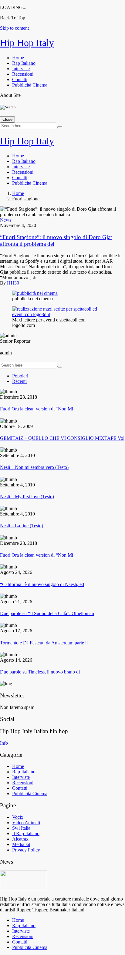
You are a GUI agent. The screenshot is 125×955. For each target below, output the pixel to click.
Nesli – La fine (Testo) (21, 525)
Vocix (17, 817)
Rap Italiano (23, 63)
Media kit (21, 844)
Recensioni (22, 74)
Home (18, 57)
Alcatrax (20, 838)
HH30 (13, 282)
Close (7, 119)
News (5, 219)
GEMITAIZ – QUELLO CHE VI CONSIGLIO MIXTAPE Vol (62, 438)
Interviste (21, 68)
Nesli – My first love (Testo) (27, 496)
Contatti (19, 79)
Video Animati (26, 822)
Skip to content (14, 28)
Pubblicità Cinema (29, 84)
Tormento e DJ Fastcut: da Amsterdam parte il (44, 642)
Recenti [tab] (19, 381)
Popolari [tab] (20, 375)
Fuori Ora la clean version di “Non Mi (36, 408)
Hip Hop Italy (27, 42)
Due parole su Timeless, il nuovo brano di (40, 671)
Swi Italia (21, 828)
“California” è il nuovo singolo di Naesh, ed (42, 584)
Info (4, 743)
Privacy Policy (26, 849)
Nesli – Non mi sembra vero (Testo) (34, 467)
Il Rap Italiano (25, 833)
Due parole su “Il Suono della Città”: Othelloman (47, 613)
